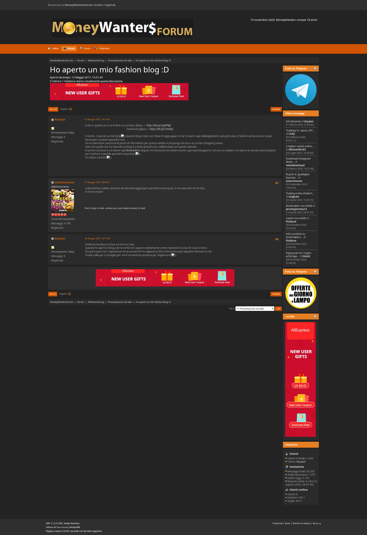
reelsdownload (295, 165)
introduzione (293, 121)
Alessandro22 (297, 149)
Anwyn (60, 119)
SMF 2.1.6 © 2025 (54, 523)
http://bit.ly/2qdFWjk (158, 125)
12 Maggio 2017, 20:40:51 (97, 182)
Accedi (98, 5)
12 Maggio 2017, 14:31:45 (97, 119)
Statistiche (291, 444)
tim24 (306, 256)
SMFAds (49, 527)
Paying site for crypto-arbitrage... (299, 254)
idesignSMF (75, 527)
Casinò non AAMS (296, 218)
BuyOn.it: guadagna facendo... (297, 176)
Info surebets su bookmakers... (295, 235)
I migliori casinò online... (300, 146)
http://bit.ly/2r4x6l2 (161, 129)
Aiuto (287, 523)
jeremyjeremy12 (296, 209)
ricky (292, 133)
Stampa (276, 109)
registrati (109, 5)
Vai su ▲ (317, 523)
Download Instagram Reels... (298, 160)
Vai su (52, 294)
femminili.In (133, 150)
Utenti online (298, 489)
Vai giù (53, 109)
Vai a (231, 308)
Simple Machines (72, 523)
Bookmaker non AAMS (299, 206)
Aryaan (308, 121)
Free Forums (62, 527)
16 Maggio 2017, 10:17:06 (97, 238)
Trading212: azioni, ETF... (300, 130)
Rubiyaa (291, 221)
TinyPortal (277, 523)
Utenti (293, 454)
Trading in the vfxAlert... (300, 193)
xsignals (294, 196)
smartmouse (294, 181)
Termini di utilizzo (301, 523)
